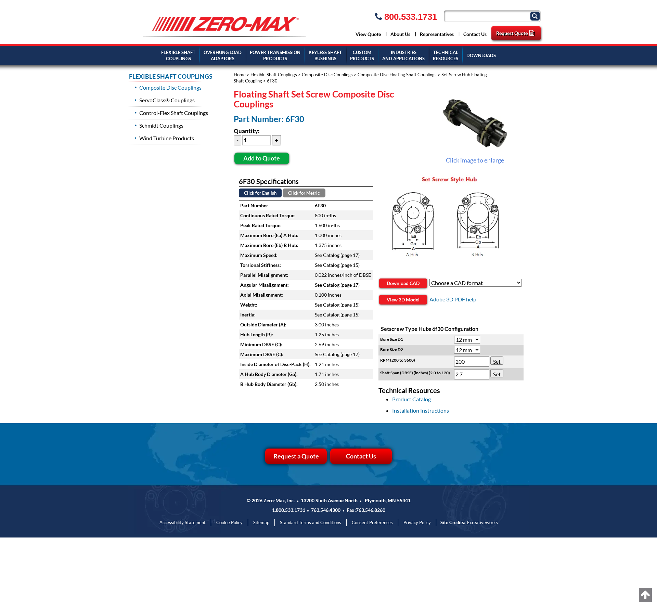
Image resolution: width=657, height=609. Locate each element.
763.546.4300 (325, 510)
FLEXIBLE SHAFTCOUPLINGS (178, 56)
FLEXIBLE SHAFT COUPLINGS (170, 76)
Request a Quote (296, 456)
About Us (400, 34)
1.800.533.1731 (288, 510)
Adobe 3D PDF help (452, 299)
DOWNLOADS (481, 55)
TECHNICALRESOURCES (445, 56)
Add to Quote (261, 158)
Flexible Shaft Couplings (273, 74)
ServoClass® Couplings (167, 100)
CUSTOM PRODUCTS (362, 56)
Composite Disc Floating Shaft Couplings (397, 74)
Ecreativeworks (482, 522)
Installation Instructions (420, 410)
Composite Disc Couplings (327, 74)
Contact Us (475, 34)
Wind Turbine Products (166, 138)
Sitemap (261, 522)
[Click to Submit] (536, 15)
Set (497, 361)
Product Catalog (411, 399)
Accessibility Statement (182, 522)
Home (240, 74)
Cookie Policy (229, 522)
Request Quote (512, 33)
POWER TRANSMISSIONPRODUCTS (275, 56)
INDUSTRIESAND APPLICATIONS (403, 56)
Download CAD (403, 283)
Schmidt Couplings (161, 125)
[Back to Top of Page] (645, 595)
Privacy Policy (417, 522)
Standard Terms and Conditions (310, 522)
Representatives (437, 34)
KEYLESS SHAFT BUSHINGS (325, 56)
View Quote (368, 34)
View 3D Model (403, 299)
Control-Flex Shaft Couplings (173, 112)
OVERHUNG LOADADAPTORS (223, 56)
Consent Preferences (372, 522)
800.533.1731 (409, 17)
